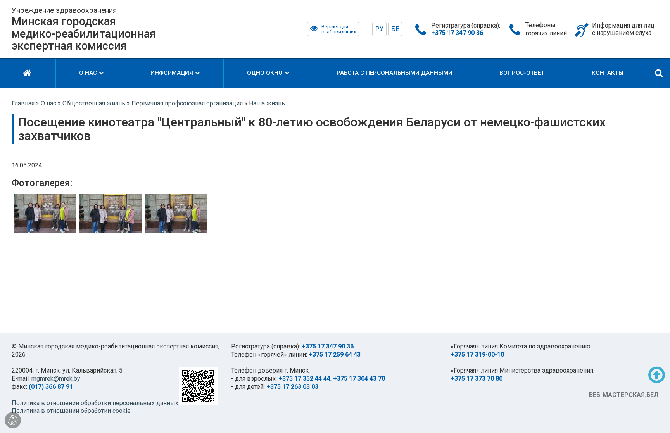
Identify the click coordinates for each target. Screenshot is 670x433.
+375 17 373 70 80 (476, 378)
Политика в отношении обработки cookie (71, 410)
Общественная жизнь (93, 103)
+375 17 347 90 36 (328, 346)
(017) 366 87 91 (51, 386)
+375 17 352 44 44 (304, 378)
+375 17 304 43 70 (359, 378)
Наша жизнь (267, 103)
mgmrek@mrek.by (55, 378)
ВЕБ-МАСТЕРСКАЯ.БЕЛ (623, 394)
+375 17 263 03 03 (292, 386)
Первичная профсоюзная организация (187, 103)
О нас (48, 103)
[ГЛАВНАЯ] (28, 73)
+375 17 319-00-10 (477, 354)
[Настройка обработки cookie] (13, 420)
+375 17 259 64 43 (335, 354)
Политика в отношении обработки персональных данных (95, 403)
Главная (23, 103)
